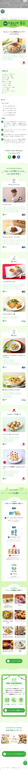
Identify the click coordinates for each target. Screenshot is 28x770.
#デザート (6, 208)
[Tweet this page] (14, 157)
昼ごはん (14, 335)
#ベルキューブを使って (8, 59)
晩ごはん (14, 261)
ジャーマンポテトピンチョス (11, 434)
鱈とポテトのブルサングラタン (11, 390)
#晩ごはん (15, 55)
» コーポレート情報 (4, 767)
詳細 (20, 7)
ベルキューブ (5, 74)
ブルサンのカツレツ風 (9, 314)
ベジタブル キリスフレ (9, 281)
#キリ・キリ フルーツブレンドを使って (11, 211)
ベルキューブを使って (14, 414)
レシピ (23, 18)
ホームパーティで (14, 184)
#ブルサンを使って (14, 317)
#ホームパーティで (7, 55)
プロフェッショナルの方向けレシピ (16, 753)
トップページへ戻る (16, 661)
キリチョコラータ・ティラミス (11, 237)
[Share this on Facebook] (18, 157)
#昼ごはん (22, 55)
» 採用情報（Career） (16, 767)
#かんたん (6, 240)
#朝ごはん (22, 208)
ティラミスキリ (7, 204)
